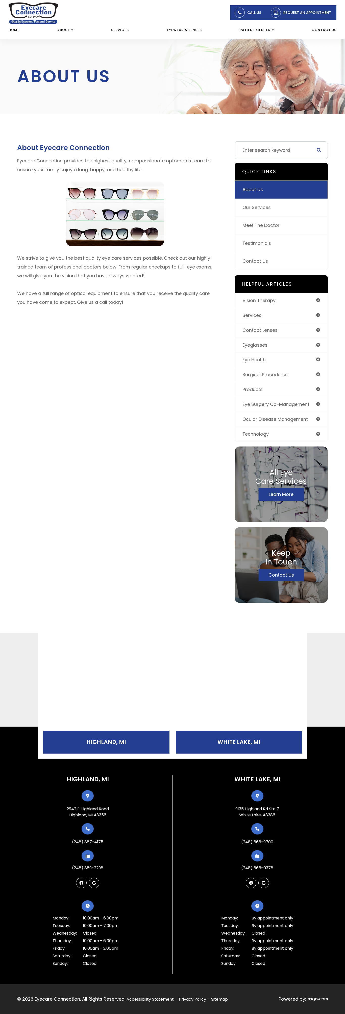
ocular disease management (275, 419)
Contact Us (324, 29)
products (252, 389)
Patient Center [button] (255, 29)
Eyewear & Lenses (184, 29)
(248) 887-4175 (87, 842)
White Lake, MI (238, 742)
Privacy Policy (192, 999)
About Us (252, 189)
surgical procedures (265, 374)
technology (255, 434)
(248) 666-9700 (257, 842)
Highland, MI (106, 742)
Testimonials (256, 243)
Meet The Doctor (261, 225)
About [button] (63, 29)
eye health (254, 359)
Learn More (281, 494)
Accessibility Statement (150, 999)
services (251, 315)
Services (120, 29)
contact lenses (260, 330)
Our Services (256, 207)
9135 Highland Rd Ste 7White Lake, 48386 (257, 812)
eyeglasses (254, 345)
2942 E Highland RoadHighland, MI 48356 (88, 812)
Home (14, 29)
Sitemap (219, 999)
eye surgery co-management (275, 404)
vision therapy (259, 300)
